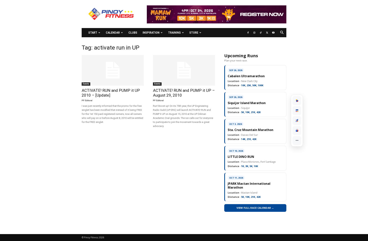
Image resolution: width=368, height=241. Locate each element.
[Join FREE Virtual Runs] (296, 120)
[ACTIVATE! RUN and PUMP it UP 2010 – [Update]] (113, 70)
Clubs (132, 32)
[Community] (296, 130)
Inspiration (151, 32)
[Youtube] (273, 32)
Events (86, 84)
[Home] (296, 100)
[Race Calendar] (296, 110)
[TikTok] (261, 32)
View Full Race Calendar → (255, 208)
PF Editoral (87, 100)
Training (174, 32)
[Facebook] (248, 32)
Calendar (113, 32)
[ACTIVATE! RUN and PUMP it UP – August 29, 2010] (184, 70)
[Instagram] (254, 32)
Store (193, 32)
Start (92, 32)
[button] (281, 33)
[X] (267, 32)
